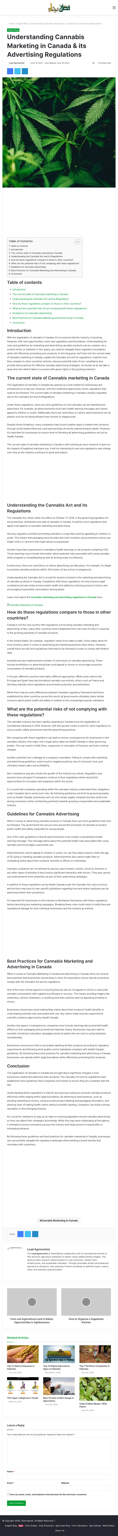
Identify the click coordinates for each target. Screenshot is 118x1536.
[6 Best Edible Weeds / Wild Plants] (95, 1389)
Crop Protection (46, 1525)
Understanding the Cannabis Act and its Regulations (37, 256)
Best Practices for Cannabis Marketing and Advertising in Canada (43, 270)
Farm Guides (31, 1525)
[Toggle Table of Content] (75, 241)
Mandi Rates (108, 1525)
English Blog (22, 23)
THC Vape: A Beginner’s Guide (22, 1398)
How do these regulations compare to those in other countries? (42, 260)
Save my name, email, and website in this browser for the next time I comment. (48, 1494)
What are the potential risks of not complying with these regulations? (45, 263)
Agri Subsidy (95, 1525)
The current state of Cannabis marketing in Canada (36, 253)
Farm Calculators (80, 1525)
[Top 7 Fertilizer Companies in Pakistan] (95, 1354)
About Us (59, 1530)
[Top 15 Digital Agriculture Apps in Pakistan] (59, 1354)
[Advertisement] (59, 214)
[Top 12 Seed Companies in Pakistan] (23, 1354)
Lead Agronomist (16, 63)
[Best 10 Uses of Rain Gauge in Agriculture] (59, 1386)
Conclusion (16, 274)
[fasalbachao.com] (59, 7)
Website (65, 1483)
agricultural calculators (38, 1266)
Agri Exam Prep (62, 1525)
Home (12, 23)
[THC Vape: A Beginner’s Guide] (23, 1386)
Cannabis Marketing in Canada (59, 1220)
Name (10, 1471)
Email (10, 1483)
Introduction (17, 249)
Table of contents (19, 246)
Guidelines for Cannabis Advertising (28, 267)
